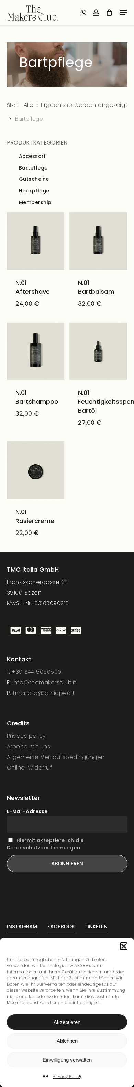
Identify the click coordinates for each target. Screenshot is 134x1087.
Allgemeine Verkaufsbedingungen (56, 757)
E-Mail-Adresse (27, 811)
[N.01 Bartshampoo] (36, 351)
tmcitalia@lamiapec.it (44, 693)
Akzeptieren (67, 1022)
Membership (35, 202)
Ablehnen (67, 1041)
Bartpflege (33, 168)
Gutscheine (34, 179)
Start (13, 105)
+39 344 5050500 (37, 672)
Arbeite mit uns (29, 746)
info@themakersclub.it (44, 682)
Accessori (32, 156)
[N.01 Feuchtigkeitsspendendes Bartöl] (98, 351)
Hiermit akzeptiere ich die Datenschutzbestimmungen (45, 844)
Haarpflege (34, 191)
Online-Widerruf (29, 768)
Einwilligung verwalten (67, 1060)
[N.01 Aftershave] (36, 241)
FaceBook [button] (61, 926)
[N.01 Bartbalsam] (98, 241)
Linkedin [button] (96, 926)
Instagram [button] (22, 926)
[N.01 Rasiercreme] (36, 470)
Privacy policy (26, 736)
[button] (123, 946)
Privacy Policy (67, 1076)
